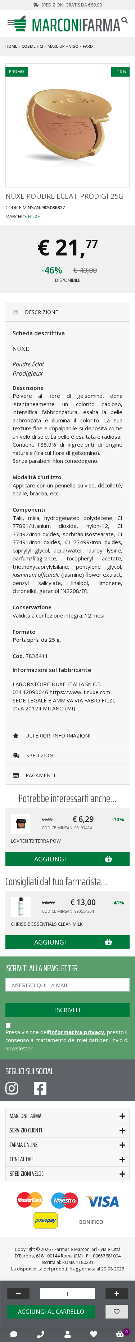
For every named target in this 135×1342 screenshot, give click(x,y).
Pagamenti (39, 775)
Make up (56, 46)
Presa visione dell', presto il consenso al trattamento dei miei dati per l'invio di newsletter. (67, 1040)
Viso (73, 46)
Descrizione (40, 312)
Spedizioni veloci (27, 1174)
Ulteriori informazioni (57, 735)
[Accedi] (67, 1334)
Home (11, 46)
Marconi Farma (25, 1116)
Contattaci (21, 1159)
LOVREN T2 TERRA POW (36, 841)
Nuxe (34, 216)
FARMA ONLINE (23, 1145)
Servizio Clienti (26, 1130)
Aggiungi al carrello (51, 1312)
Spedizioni (40, 755)
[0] (120, 1334)
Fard (88, 46)
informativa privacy (77, 1032)
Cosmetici (32, 46)
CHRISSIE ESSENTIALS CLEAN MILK (46, 924)
